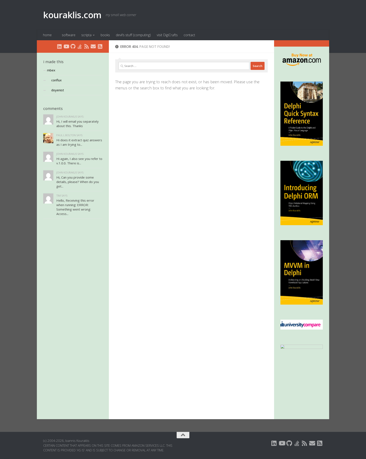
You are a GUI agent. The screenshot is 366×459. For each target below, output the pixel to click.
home (47, 35)
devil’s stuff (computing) (133, 35)
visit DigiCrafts (167, 35)
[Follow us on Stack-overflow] (79, 46)
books (105, 35)
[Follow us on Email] (93, 46)
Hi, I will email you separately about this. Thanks (77, 123)
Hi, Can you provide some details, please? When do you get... (77, 181)
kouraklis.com (72, 15)
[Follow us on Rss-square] (100, 46)
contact (189, 35)
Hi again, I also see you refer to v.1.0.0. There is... (79, 161)
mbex (51, 70)
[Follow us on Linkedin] (59, 46)
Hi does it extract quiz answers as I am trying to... (79, 142)
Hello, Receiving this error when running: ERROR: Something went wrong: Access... (75, 207)
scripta (86, 35)
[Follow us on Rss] (86, 46)
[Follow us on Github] (72, 46)
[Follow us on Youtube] (66, 46)
